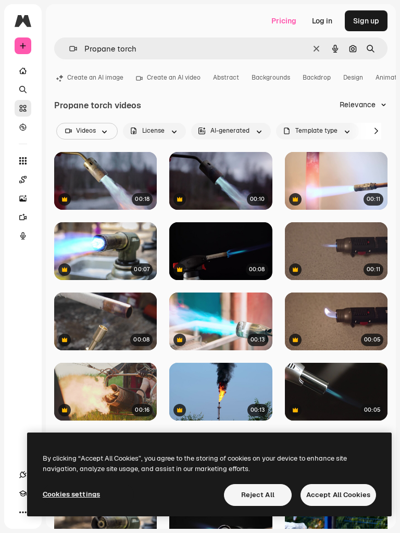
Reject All (257, 494)
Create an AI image (95, 77)
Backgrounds (271, 77)
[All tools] (23, 161)
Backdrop (317, 77)
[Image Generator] (23, 198)
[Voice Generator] (23, 235)
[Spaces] (23, 179)
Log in (322, 21)
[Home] (23, 70)
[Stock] (23, 108)
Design (353, 77)
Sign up (366, 21)
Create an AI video (174, 77)
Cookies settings (71, 494)
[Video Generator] (23, 217)
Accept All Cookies (338, 494)
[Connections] (23, 474)
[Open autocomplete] (69, 49)
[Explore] (23, 127)
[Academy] (23, 493)
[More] (23, 512)
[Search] (23, 89)
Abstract (226, 77)
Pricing (283, 21)
